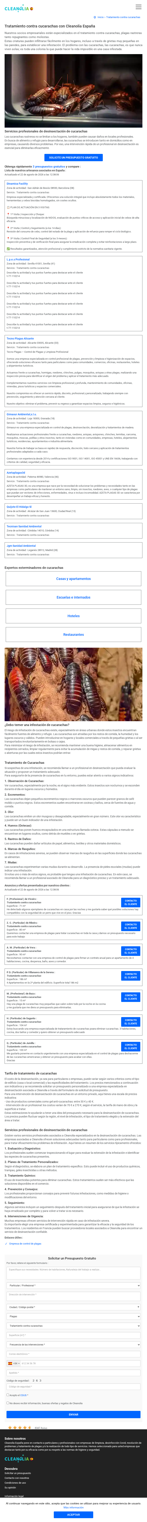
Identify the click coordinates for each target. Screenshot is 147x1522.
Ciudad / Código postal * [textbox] (22, 1307)
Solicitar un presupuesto (18, 1473)
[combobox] (73, 1307)
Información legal (14, 1496)
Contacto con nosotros (17, 1478)
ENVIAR (73, 1414)
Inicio (101, 17)
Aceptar (73, 1514)
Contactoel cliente (131, 902)
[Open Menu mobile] (138, 8)
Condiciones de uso (15, 1482)
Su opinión (10, 1487)
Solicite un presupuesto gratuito (73, 157)
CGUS (23, 1395)
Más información (74, 1507)
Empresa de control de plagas (25, 1243)
